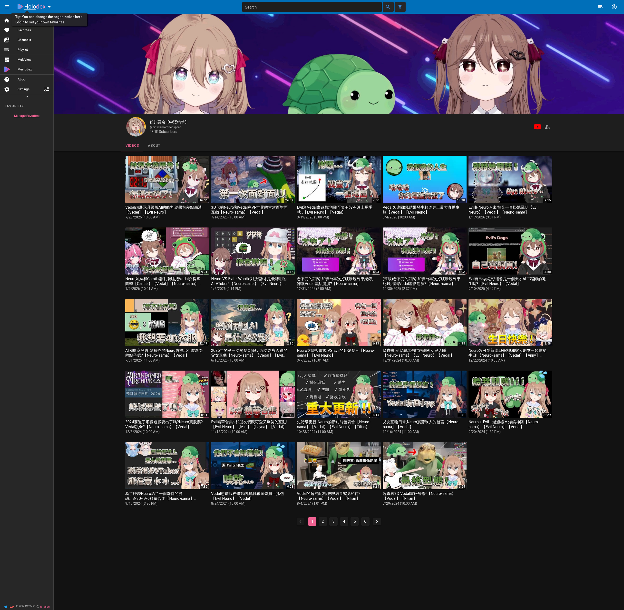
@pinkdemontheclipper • (166, 127)
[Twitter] (6, 606)
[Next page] (377, 521)
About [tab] (154, 146)
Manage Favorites (26, 116)
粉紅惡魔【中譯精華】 (169, 122)
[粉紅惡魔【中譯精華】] (136, 127)
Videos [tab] (132, 146)
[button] (47, 89)
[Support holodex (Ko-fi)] (12, 606)
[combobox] (312, 7)
